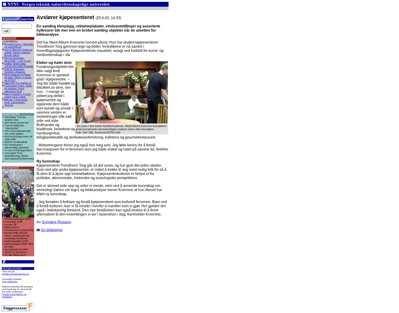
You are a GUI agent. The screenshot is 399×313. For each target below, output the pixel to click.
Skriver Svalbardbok (16, 142)
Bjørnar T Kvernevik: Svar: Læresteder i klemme (16, 102)
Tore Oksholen (10, 281)
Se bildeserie (52, 230)
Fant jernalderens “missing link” (14, 127)
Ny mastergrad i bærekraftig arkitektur (17, 146)
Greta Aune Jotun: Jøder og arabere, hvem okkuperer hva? (18, 88)
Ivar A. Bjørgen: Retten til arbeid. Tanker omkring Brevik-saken (18, 52)
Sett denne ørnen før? (17, 122)
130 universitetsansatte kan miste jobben (18, 132)
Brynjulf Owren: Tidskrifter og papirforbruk (19, 45)
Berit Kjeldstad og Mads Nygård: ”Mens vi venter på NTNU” (18, 77)
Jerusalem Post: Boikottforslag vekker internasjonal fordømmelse (19, 156)
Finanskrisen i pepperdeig (19, 230)
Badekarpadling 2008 (16, 241)
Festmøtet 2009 (13, 221)
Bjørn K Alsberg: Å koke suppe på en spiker (17, 95)
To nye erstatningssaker (18, 150)
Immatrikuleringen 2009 (18, 219)
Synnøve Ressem (56, 222)
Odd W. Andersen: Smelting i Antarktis (14, 70)
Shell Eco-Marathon (16, 252)
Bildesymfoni (12, 227)
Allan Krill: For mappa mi (17, 83)
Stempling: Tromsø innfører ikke (15, 118)
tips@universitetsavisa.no (15, 274)
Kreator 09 (10, 224)
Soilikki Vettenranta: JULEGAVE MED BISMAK (18, 65)
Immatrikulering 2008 (16, 249)
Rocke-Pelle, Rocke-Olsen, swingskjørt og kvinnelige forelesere (17, 235)
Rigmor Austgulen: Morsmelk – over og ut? (17, 59)
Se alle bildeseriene (15, 255)
